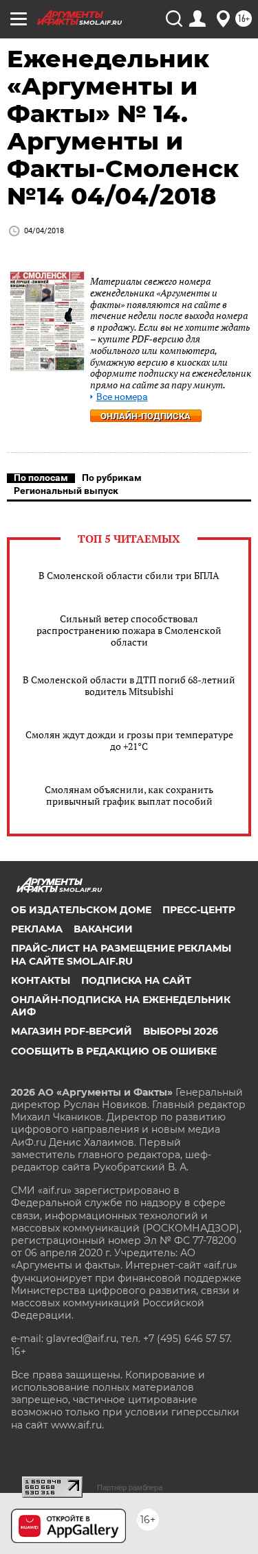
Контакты (40, 980)
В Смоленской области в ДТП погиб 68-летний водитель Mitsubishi (129, 685)
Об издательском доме (81, 910)
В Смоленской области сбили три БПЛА (129, 575)
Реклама (37, 929)
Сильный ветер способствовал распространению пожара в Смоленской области (129, 630)
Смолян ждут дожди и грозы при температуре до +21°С (129, 740)
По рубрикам (112, 477)
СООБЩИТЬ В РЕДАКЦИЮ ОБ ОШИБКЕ (114, 1051)
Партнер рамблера (129, 1487)
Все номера (122, 397)
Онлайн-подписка (145, 416)
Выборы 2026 (180, 1031)
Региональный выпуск (66, 490)
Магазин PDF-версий (71, 1031)
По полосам (41, 477)
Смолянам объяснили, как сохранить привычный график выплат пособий (129, 795)
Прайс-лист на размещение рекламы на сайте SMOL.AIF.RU (121, 954)
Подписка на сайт (136, 980)
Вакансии (103, 929)
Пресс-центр (198, 910)
